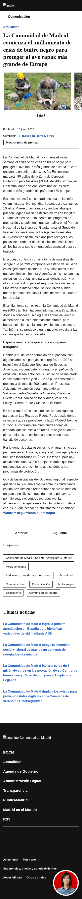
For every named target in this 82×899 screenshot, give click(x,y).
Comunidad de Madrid (43, 592)
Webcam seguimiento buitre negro (29, 513)
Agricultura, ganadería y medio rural (28, 575)
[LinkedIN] (56, 833)
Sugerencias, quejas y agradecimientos (30, 868)
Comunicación (19, 16)
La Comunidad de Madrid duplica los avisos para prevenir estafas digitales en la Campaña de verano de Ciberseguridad (40, 696)
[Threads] (44, 845)
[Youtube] (44, 833)
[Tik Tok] (8, 845)
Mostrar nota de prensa (22, 142)
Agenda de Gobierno (20, 771)
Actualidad (11, 27)
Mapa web (30, 859)
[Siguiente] (51, 115)
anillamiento (13, 592)
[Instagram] (20, 833)
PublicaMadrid (15, 800)
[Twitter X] (32, 833)
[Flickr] (20, 845)
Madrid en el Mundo (20, 810)
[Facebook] (8, 833)
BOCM (8, 752)
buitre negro (66, 584)
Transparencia (15, 791)
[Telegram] (32, 845)
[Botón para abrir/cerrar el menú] (76, 5)
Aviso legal (10, 859)
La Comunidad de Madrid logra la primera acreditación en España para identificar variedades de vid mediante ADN (34, 628)
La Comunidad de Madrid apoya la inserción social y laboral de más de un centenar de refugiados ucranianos (36, 649)
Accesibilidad (12, 877)
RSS (7, 819)
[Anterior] (30, 115)
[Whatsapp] (68, 833)
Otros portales (36, 877)
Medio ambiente (16, 566)
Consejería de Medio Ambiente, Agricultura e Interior (39, 557)
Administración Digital (22, 781)
